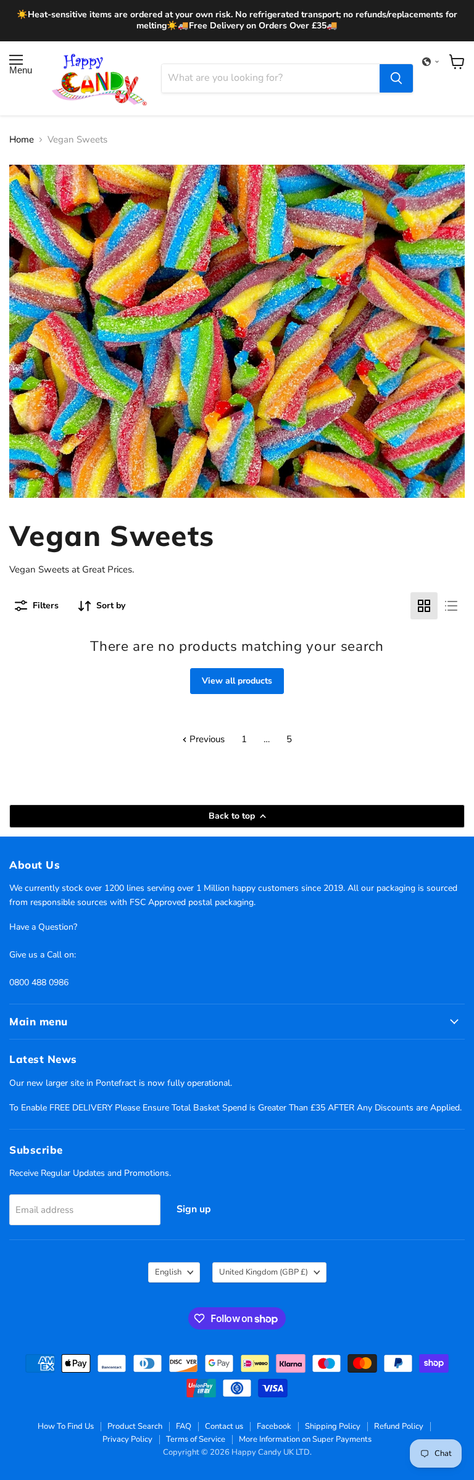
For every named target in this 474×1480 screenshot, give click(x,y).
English (168, 1272)
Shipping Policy (332, 1426)
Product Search (134, 1426)
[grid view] (424, 605)
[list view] (451, 605)
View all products (237, 681)
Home (21, 139)
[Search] (396, 78)
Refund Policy (398, 1426)
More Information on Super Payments (305, 1439)
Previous (206, 739)
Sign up (194, 1209)
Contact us (224, 1426)
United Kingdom (263, 1272)
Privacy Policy (127, 1439)
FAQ (183, 1426)
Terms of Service (195, 1439)
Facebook (274, 1426)
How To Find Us (66, 1426)
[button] (430, 61)
